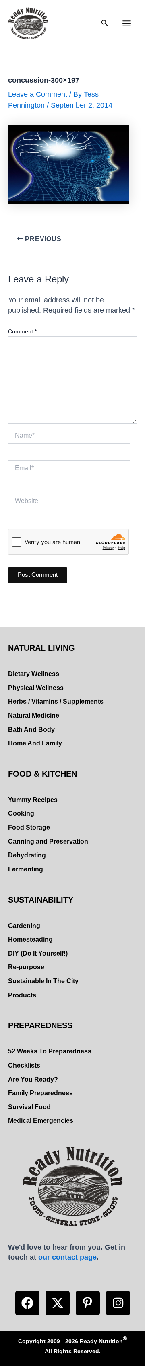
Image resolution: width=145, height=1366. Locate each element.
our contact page (67, 1257)
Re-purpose (26, 967)
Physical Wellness (36, 687)
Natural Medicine (33, 715)
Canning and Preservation (48, 841)
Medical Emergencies (40, 1120)
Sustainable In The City (43, 981)
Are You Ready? (33, 1079)
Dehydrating (27, 855)
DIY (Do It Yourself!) (38, 953)
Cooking (21, 813)
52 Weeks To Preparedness (49, 1051)
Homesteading (30, 939)
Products (22, 995)
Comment (22, 331)
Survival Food (29, 1107)
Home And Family (35, 743)
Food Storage (29, 827)
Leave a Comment (37, 94)
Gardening (24, 925)
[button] (27, 1303)
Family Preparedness (40, 1093)
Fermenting (25, 869)
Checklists (24, 1065)
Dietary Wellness (33, 673)
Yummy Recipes (33, 799)
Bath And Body (31, 729)
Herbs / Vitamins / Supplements (56, 701)
